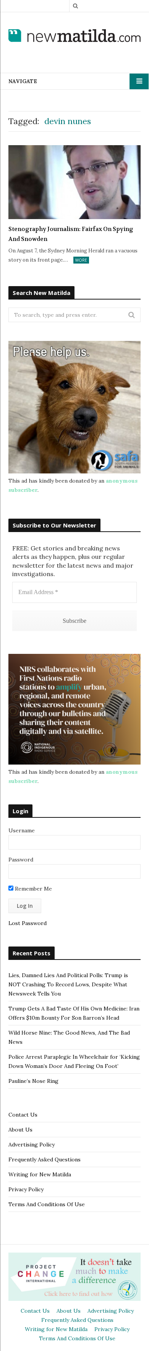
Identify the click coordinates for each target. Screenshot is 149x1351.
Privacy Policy (26, 1189)
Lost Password (27, 923)
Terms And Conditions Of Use (46, 1204)
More (81, 260)
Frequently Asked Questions (44, 1159)
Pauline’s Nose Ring (33, 1081)
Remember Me (32, 888)
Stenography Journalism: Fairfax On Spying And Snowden (70, 234)
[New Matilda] (74, 36)
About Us (20, 1129)
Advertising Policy (31, 1144)
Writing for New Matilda (39, 1174)
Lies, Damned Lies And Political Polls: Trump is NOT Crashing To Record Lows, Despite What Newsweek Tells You (68, 984)
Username (21, 830)
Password (20, 859)
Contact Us (22, 1114)
